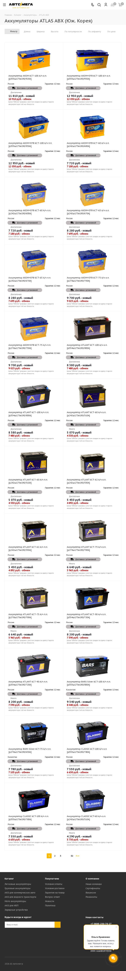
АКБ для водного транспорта (20, 897)
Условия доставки (54, 888)
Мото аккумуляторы (15, 901)
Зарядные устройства (16, 909)
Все (77, 856)
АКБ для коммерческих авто (20, 892)
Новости (49, 901)
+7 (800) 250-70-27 (101, 923)
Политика (50, 905)
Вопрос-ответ (52, 897)
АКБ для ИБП (11, 905)
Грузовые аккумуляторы (17, 888)
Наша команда (94, 884)
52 (72, 855)
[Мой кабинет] (105, 4)
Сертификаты (93, 888)
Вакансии (91, 892)
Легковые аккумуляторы (18, 884)
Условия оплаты (53, 884)
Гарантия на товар (55, 892)
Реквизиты (91, 897)
